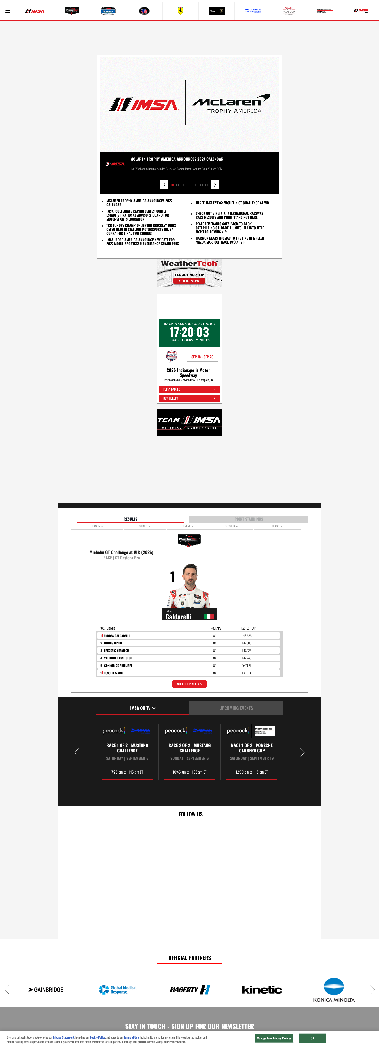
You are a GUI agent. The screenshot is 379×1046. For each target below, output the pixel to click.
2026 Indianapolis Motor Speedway (188, 373)
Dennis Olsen (113, 643)
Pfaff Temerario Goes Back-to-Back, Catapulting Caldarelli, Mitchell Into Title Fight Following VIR (230, 228)
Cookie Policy (97, 1037)
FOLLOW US (191, 814)
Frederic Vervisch (116, 650)
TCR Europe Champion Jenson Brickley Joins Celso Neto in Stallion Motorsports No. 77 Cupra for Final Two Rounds (141, 229)
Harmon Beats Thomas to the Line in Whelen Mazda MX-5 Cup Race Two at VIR (230, 240)
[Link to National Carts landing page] (143, 989)
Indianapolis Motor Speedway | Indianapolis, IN (188, 379)
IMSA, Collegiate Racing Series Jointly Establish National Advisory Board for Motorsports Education (137, 215)
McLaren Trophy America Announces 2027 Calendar (139, 202)
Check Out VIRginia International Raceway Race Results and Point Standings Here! (229, 215)
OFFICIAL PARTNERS (189, 958)
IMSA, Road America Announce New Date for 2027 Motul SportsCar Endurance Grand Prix (142, 242)
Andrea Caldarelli (117, 635)
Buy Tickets (170, 398)
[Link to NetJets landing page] (215, 989)
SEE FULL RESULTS (188, 684)
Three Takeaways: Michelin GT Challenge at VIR (232, 203)
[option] (127, 752)
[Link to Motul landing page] (71, 989)
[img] (189, 273)
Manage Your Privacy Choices (274, 1038)
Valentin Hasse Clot (118, 658)
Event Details (171, 389)
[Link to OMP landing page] (288, 989)
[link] (189, 273)
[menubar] (7, 11)
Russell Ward (113, 673)
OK (312, 1038)
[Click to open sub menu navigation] (8, 11)
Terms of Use (131, 1037)
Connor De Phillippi (118, 665)
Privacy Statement (63, 1037)
